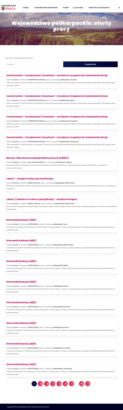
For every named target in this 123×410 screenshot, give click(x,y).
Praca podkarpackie (57, 36)
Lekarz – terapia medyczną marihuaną (29, 178)
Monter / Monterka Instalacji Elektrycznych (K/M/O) (37, 158)
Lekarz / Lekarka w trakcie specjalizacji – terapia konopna (41, 199)
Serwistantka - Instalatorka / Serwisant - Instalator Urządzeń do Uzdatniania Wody (57, 75)
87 (82, 384)
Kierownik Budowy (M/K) (21, 219)
